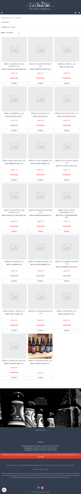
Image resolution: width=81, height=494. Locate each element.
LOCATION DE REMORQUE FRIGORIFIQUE (29, 465)
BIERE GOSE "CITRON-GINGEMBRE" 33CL (67, 211)
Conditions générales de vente (40, 492)
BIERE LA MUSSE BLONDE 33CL (40, 360)
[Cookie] (4, 490)
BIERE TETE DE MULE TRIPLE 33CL (66, 161)
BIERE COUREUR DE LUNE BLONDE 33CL (14, 65)
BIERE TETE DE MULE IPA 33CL (67, 113)
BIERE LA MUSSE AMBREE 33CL (40, 261)
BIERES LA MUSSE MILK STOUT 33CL (40, 312)
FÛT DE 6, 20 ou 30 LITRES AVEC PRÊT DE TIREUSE (58, 465)
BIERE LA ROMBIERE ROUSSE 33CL (66, 262)
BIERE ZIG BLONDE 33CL (40, 113)
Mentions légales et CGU (40, 469)
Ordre (3, 32)
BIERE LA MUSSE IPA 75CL (67, 311)
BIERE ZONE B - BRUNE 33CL (14, 311)
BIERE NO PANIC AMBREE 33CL (40, 160)
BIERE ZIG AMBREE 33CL (14, 261)
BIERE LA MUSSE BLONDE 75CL (14, 360)
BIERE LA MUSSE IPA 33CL (14, 113)
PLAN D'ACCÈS (11, 465)
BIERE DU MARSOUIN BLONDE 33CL (40, 211)
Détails (14, 83)
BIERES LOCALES (8, 27)
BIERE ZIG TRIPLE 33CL (67, 64)
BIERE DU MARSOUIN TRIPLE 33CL (40, 65)
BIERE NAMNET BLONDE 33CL (14, 160)
